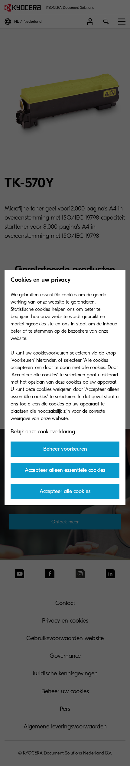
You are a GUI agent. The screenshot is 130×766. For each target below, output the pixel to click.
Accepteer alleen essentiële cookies (65, 470)
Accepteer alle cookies (65, 491)
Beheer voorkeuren (65, 449)
